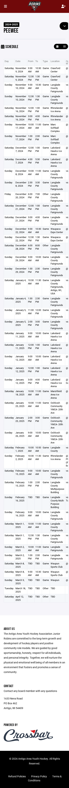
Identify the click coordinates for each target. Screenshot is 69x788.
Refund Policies (17, 776)
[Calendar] (57, 46)
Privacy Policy (39, 776)
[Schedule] (64, 46)
